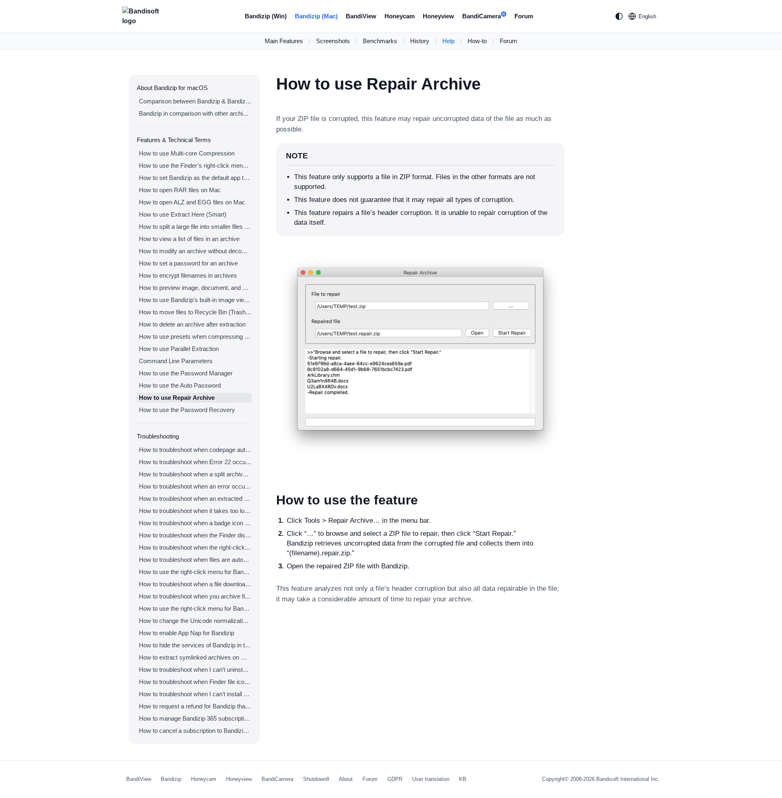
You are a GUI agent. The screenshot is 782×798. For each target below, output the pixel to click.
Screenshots (333, 40)
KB (462, 779)
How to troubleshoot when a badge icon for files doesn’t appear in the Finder (195, 523)
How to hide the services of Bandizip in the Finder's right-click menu (195, 645)
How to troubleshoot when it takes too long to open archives (195, 510)
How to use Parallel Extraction (179, 348)
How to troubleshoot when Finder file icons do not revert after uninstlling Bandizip (195, 681)
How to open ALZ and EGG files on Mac (192, 202)
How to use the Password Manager (186, 373)
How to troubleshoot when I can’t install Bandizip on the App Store (195, 694)
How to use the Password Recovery (187, 409)
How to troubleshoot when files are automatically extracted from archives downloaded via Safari (195, 559)
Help (448, 40)
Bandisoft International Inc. (628, 779)
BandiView (361, 16)
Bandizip (171, 779)
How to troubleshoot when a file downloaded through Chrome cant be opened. (195, 584)
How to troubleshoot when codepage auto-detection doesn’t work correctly (195, 449)
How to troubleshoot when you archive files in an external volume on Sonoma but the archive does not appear (195, 596)
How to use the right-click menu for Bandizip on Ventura (195, 571)
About (346, 779)
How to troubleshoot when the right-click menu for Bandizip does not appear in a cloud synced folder (195, 547)
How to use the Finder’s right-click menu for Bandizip (195, 165)
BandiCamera (483, 16)
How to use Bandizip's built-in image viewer (195, 299)
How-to (477, 40)
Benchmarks (380, 40)
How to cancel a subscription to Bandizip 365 (195, 730)
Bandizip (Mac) (316, 16)
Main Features (284, 40)
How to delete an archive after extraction (192, 324)
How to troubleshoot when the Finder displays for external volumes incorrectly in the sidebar (195, 535)
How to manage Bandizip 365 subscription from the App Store (195, 718)
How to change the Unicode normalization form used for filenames (195, 620)
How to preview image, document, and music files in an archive (195, 287)
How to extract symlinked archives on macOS (195, 657)
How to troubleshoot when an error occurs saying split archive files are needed (195, 486)
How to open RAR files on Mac (180, 189)
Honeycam (399, 16)
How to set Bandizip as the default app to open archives (195, 177)
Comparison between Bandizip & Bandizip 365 (195, 101)
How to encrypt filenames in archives (188, 275)
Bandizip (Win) (266, 16)
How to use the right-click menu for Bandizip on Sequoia (195, 608)
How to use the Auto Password (180, 385)
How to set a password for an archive (188, 263)
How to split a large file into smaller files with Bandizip (195, 226)
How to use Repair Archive (177, 397)
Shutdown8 (316, 779)
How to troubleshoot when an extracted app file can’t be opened (195, 498)
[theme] (619, 16)
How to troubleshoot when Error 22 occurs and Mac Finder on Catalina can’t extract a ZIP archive (195, 461)
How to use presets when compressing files (195, 336)
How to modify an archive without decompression (195, 251)
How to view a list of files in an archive (189, 238)
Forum (523, 16)
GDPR (394, 779)
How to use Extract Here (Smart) (182, 214)
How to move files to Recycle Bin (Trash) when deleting (195, 312)
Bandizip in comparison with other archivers (195, 113)
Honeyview (438, 16)
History (419, 40)
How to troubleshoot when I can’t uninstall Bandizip (195, 669)
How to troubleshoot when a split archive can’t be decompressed (195, 474)
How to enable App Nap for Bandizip (186, 632)
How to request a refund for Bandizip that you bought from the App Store (195, 706)
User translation (430, 779)
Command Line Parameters (176, 360)
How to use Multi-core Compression (187, 153)
